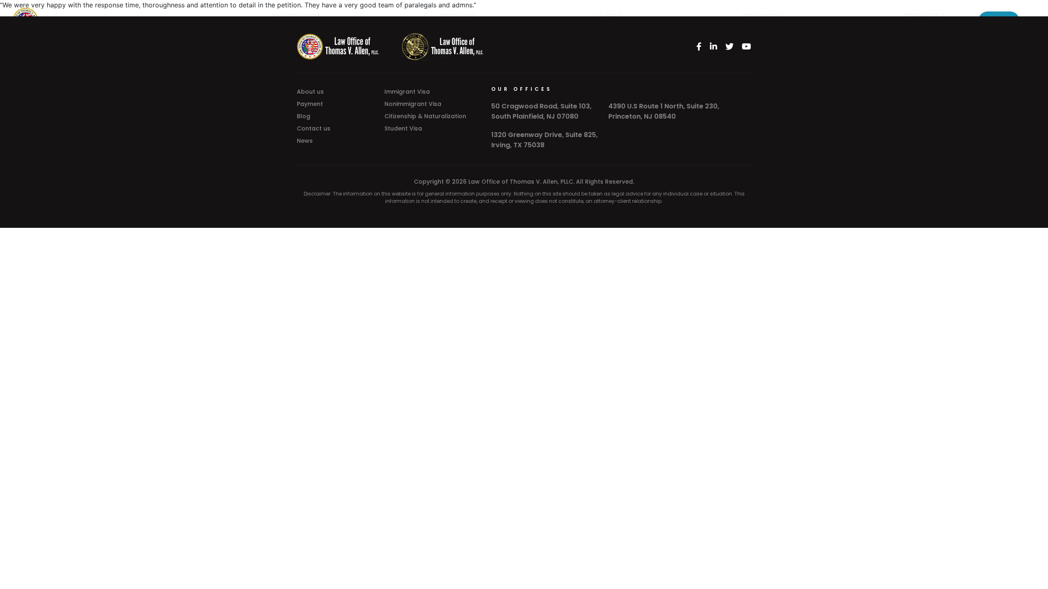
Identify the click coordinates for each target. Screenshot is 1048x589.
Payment (310, 104)
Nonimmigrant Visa (412, 104)
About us (310, 92)
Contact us (313, 128)
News (305, 141)
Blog (303, 116)
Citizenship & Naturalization (425, 116)
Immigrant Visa (407, 92)
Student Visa (403, 128)
